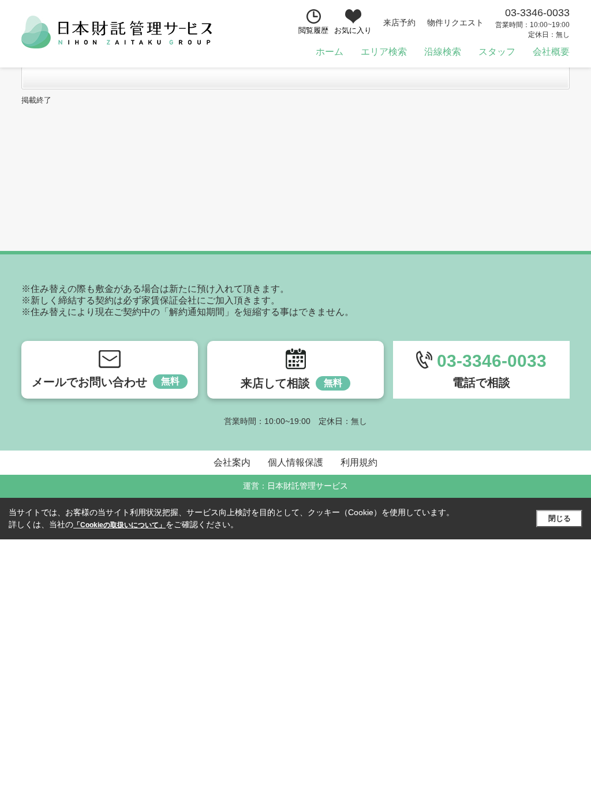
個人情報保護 (295, 462)
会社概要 (551, 52)
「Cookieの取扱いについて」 (119, 525)
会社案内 (232, 462)
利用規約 (359, 462)
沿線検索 (442, 52)
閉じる (559, 518)
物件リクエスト (455, 22)
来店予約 (399, 22)
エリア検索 (384, 52)
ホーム (329, 52)
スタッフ (496, 52)
